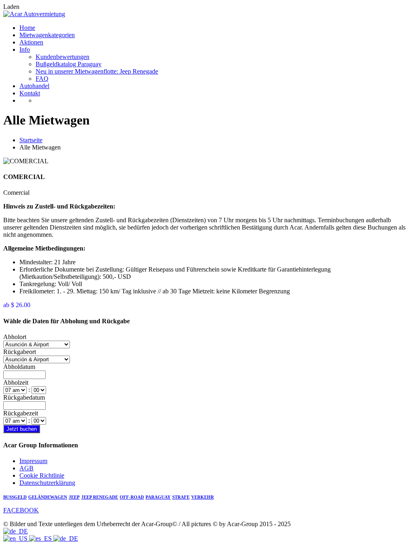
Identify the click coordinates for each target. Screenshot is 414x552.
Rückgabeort (19, 351)
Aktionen (31, 42)
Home (27, 27)
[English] (16, 538)
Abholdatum (19, 366)
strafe (181, 497)
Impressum (33, 460)
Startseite (30, 140)
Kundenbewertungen (62, 56)
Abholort (14, 336)
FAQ (42, 78)
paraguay (158, 497)
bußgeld (15, 497)
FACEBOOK (21, 510)
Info (24, 49)
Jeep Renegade (99, 497)
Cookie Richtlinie (41, 475)
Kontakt (29, 93)
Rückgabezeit (20, 413)
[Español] (41, 538)
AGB (26, 468)
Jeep (74, 497)
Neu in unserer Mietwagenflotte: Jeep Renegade (97, 71)
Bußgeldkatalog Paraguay (68, 64)
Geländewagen (47, 497)
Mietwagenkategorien (47, 35)
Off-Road (132, 497)
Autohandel (34, 85)
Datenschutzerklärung (47, 482)
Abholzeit (15, 382)
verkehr (202, 497)
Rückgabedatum (24, 397)
